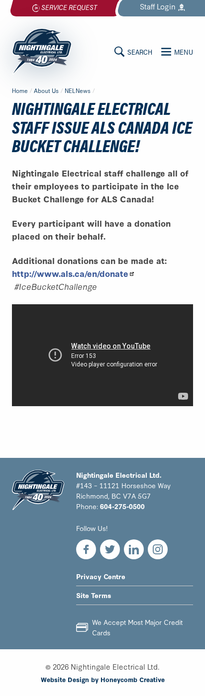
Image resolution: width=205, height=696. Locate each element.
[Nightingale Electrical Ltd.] (42, 51)
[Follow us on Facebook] (86, 549)
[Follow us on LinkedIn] (134, 549)
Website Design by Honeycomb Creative (103, 679)
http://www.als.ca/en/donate (70, 273)
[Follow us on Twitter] (110, 549)
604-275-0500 (122, 506)
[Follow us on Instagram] (158, 549)
